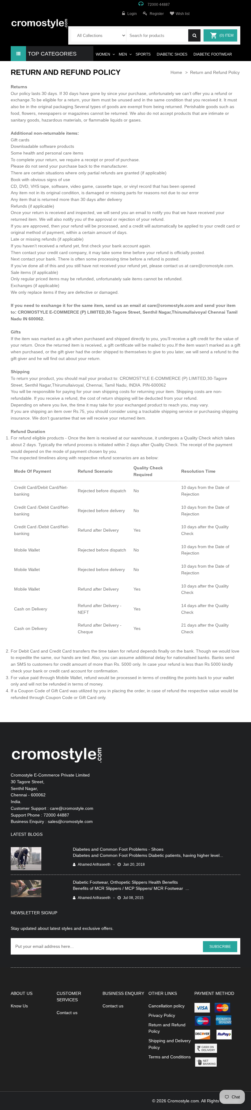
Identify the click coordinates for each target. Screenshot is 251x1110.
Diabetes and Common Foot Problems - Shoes (118, 849)
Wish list (182, 14)
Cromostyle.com (183, 1100)
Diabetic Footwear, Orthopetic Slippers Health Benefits (125, 882)
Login (132, 14)
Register (157, 14)
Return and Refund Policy (215, 72)
